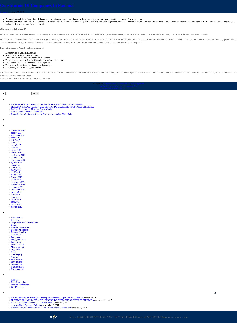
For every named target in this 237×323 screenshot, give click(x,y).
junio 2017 (15, 143)
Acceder (14, 280)
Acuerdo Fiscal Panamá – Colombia (26, 112)
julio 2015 (15, 194)
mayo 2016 (16, 170)
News (13, 252)
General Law (16, 235)
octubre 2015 (16, 187)
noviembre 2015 (18, 184)
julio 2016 (15, 165)
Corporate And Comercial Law (116, 83)
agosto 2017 (16, 138)
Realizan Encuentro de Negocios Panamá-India (31, 109)
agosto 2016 (16, 162)
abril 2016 (15, 172)
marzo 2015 (16, 204)
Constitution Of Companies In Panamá (37, 5)
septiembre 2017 (18, 135)
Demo (13, 225)
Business (15, 220)
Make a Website (18, 247)
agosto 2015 (16, 192)
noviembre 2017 (18, 130)
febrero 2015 (16, 207)
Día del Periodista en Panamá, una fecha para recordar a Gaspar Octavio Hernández (47, 104)
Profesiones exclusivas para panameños (118, 86)
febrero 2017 (16, 152)
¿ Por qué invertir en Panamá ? (114, 88)
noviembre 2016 (18, 155)
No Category (16, 254)
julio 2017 (15, 140)
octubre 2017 (16, 133)
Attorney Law (17, 217)
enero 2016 (16, 179)
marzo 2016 (16, 175)
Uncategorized (137, 83)
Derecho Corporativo (20, 227)
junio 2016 (15, 167)
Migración (15, 249)
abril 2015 (15, 202)
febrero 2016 (16, 177)
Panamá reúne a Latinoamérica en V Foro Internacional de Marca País (41, 114)
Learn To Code (17, 244)
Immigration (16, 237)
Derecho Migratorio (19, 230)
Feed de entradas (18, 282)
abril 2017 (15, 147)
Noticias (14, 257)
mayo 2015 (16, 199)
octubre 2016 (16, 157)
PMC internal (17, 259)
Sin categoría (16, 264)
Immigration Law (18, 239)
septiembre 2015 (18, 189)
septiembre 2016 (18, 160)
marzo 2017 (16, 150)
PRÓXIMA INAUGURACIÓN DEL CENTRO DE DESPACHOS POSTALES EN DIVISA (52, 107)
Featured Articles (18, 232)
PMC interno (16, 262)
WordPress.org (17, 287)
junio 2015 (15, 197)
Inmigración (16, 242)
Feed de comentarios (20, 285)
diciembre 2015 (17, 182)
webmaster (4, 12)
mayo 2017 (16, 145)
